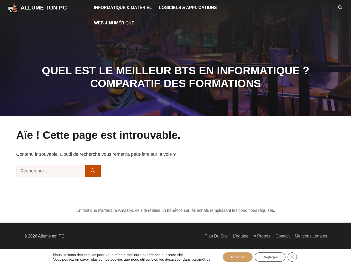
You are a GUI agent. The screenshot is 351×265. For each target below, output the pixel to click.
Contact (282, 236)
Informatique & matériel (123, 7)
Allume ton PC (44, 7)
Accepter (237, 257)
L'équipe (240, 236)
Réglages (270, 257)
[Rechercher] (93, 171)
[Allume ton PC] (13, 7)
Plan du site (216, 236)
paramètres (201, 259)
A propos (262, 236)
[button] (340, 7)
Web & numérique (114, 23)
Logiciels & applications (188, 7)
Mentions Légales (311, 236)
